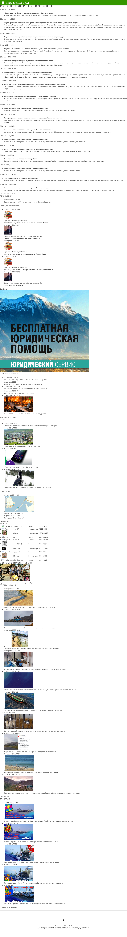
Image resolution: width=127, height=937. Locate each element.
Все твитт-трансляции (8, 907)
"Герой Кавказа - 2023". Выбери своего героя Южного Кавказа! (27, 202)
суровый (16, 552)
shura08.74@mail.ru (20, 544)
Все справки (4, 522)
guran (15, 537)
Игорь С (16, 540)
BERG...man (17, 549)
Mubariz (16, 556)
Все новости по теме (8, 194)
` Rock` (16, 529)
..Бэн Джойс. (18, 526)
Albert (15, 533)
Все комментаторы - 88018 (16, 563)
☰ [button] (2, 2)
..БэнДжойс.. (18, 560)
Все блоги (3, 289)
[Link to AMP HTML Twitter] (63, 920)
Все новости (4, 797)
